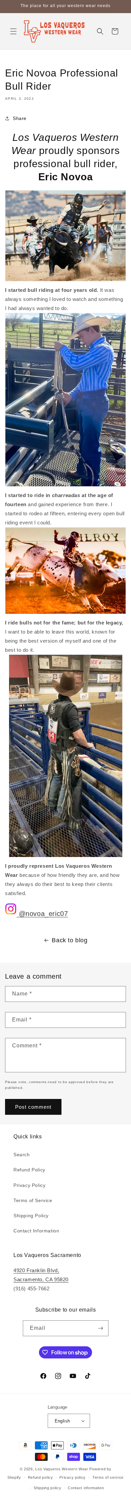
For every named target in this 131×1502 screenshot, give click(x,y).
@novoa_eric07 (42, 913)
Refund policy (40, 1477)
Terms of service (108, 1477)
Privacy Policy (29, 1185)
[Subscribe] (100, 1328)
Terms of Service (32, 1200)
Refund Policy (29, 1169)
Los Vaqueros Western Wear (61, 1469)
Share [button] (20, 118)
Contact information (86, 1488)
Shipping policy (47, 1488)
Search (21, 1154)
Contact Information (36, 1230)
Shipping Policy (31, 1215)
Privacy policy (72, 1477)
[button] (13, 31)
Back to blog (69, 940)
